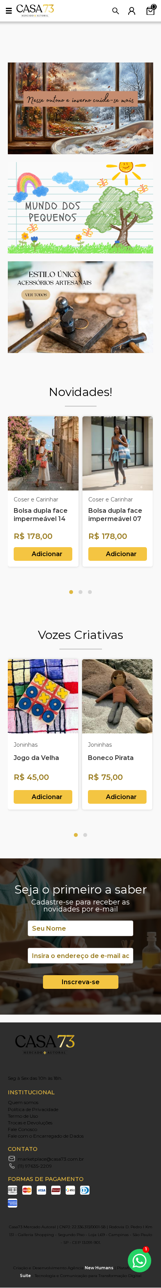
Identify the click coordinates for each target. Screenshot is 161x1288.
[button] (71, 592)
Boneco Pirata (111, 758)
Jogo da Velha (36, 758)
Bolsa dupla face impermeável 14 (41, 515)
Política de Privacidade (33, 1109)
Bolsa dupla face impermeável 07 (115, 515)
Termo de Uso (23, 1116)
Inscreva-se (81, 982)
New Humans (99, 1267)
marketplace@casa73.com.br (51, 1159)
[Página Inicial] (35, 15)
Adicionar (47, 554)
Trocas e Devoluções (30, 1123)
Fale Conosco (22, 1129)
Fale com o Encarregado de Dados (46, 1136)
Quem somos (23, 1102)
